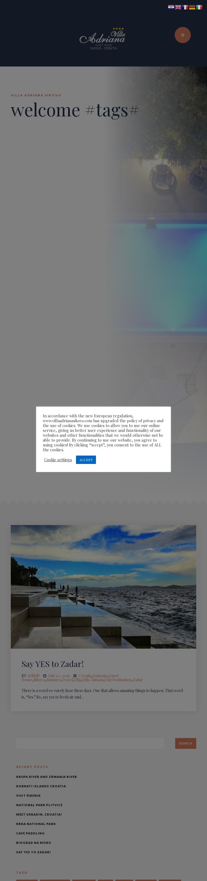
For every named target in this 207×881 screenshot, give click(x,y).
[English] (178, 6)
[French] (185, 6)
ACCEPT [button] (86, 459)
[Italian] (199, 6)
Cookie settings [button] (58, 459)
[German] (192, 6)
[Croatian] (171, 6)
